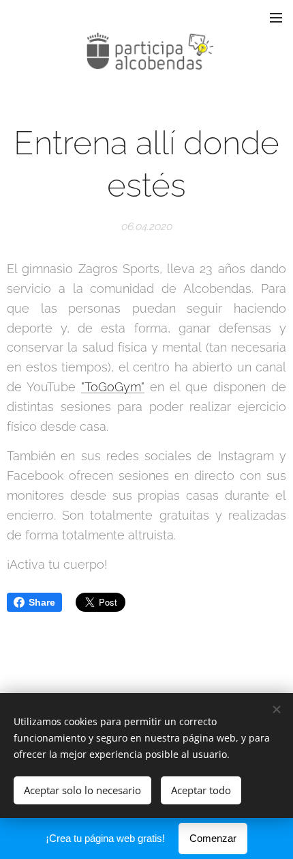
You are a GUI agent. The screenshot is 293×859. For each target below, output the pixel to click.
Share (42, 602)
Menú (276, 17)
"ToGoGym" (112, 387)
